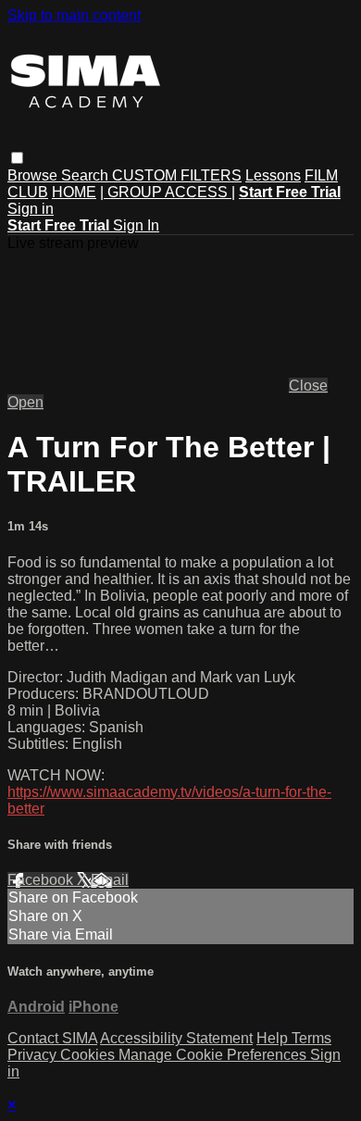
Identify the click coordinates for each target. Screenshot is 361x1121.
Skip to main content (74, 15)
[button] (17, 158)
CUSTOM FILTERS (177, 175)
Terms (311, 1038)
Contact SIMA (52, 1038)
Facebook (42, 880)
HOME (74, 192)
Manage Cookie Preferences (214, 1055)
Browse (34, 175)
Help (274, 1038)
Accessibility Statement (176, 1038)
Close (308, 385)
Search (86, 175)
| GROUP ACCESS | (167, 192)
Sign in (30, 209)
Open (25, 402)
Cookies (89, 1055)
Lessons (273, 175)
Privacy (33, 1055)
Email (110, 880)
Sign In (136, 225)
